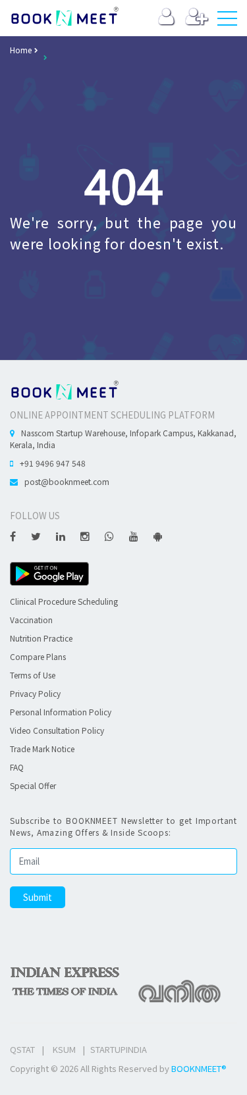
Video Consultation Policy (57, 730)
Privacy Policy (35, 693)
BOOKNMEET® (199, 1068)
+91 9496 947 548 (53, 463)
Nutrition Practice (41, 638)
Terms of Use (32, 674)
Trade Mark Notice (42, 748)
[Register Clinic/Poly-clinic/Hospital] (196, 19)
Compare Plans (38, 656)
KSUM (64, 1049)
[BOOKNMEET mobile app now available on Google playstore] (49, 572)
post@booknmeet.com (66, 481)
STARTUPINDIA (118, 1049)
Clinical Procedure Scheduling (64, 601)
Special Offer (33, 785)
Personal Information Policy (60, 711)
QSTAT (22, 1049)
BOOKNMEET (64, 16)
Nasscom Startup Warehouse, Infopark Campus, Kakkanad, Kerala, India (123, 438)
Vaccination (31, 619)
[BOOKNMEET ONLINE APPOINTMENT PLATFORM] (64, 388)
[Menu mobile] (227, 21)
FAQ (17, 767)
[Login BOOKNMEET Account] (166, 19)
